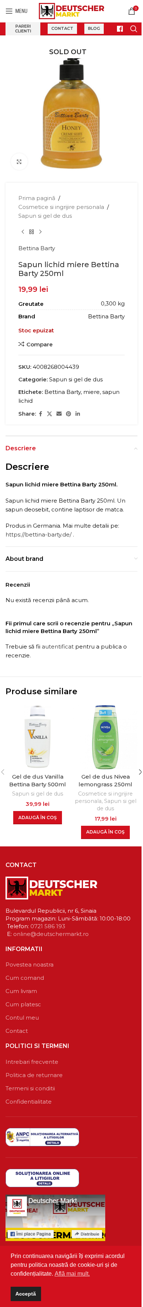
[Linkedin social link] (77, 414)
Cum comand (25, 977)
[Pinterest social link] (68, 414)
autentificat (58, 646)
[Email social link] (59, 414)
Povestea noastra (30, 964)
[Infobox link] (117, 29)
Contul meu (22, 1017)
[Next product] (40, 232)
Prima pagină (36, 198)
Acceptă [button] (25, 1294)
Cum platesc (23, 1004)
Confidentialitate (29, 1101)
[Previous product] (22, 232)
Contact (62, 28)
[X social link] (49, 414)
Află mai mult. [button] (72, 1274)
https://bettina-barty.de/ (39, 534)
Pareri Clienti (23, 29)
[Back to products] (31, 232)
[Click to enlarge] (19, 161)
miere (91, 391)
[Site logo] (71, 10)
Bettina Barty (36, 248)
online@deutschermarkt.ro (51, 933)
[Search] (133, 28)
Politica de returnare (34, 1075)
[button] (37, 817)
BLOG (94, 28)
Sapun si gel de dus (45, 215)
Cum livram (21, 991)
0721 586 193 (47, 926)
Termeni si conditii (30, 1088)
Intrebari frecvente (32, 1061)
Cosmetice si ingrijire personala (61, 206)
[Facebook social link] (40, 414)
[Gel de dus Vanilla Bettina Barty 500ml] (38, 737)
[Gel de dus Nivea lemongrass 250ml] (105, 737)
